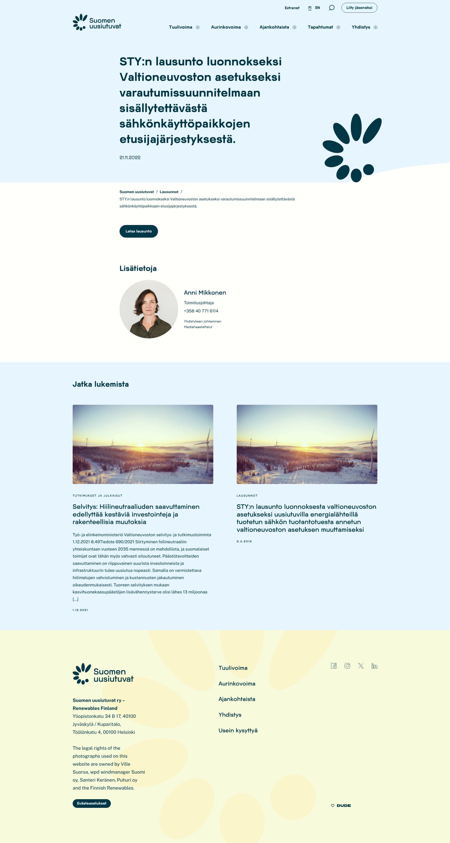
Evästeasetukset (91, 803)
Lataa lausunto (139, 231)
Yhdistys (230, 714)
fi (309, 7)
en (317, 7)
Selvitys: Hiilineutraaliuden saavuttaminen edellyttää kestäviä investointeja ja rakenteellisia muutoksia (136, 514)
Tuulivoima (233, 667)
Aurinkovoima (237, 683)
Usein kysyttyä (238, 730)
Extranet (292, 8)
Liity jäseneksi (359, 7)
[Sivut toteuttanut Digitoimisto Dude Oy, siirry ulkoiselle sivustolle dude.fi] (341, 806)
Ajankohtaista (237, 698)
